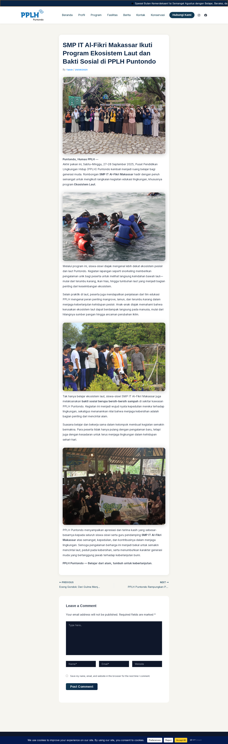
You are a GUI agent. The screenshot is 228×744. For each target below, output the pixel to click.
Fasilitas (112, 15)
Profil (81, 15)
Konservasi (158, 15)
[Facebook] (205, 15)
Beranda (67, 15)
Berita (127, 15)
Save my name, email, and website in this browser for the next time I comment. (110, 676)
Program (96, 15)
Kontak (140, 15)
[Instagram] (199, 15)
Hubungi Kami (181, 14)
